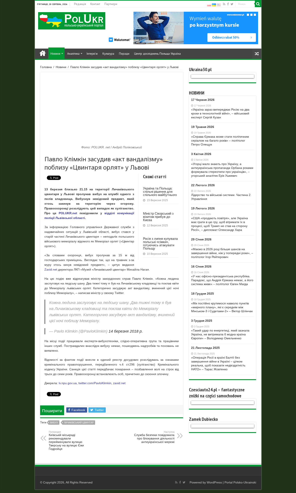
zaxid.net (119, 383)
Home (42, 53)
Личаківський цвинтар (79, 422)
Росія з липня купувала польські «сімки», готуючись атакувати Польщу (160, 243)
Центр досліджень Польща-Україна (157, 54)
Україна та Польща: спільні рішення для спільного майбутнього (160, 191)
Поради (124, 54)
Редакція (80, 4)
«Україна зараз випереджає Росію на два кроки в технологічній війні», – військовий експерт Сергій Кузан (220, 113)
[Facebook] (228, 4)
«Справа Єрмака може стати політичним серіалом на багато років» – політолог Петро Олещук (220, 140)
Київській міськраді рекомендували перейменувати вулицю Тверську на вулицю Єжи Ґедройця (66, 441)
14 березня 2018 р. (126, 331)
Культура (108, 54)
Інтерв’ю (92, 54)
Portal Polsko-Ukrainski (240, 482)
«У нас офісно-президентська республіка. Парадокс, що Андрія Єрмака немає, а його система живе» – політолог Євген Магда (222, 280)
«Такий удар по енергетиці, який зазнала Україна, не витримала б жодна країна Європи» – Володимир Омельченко (220, 334)
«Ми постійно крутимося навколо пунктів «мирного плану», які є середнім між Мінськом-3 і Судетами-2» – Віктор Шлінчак (222, 307)
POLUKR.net (68, 213)
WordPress (214, 482)
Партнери (110, 4)
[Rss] (224, 4)
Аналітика (73, 54)
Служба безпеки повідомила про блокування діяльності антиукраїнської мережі (154, 437)
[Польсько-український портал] (71, 20)
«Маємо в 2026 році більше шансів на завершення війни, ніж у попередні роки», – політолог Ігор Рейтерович (222, 253)
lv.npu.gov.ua (68, 383)
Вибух (54, 422)
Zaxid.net (50, 269)
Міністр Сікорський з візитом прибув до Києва (158, 217)
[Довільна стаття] (256, 54)
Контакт (95, 4)
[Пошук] (258, 4)
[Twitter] (232, 4)
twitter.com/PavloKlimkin (94, 383)
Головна (46, 67)
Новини (55, 54)
